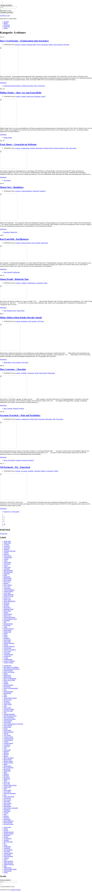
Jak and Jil (7, 701)
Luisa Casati (7, 749)
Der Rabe (6, 606)
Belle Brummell (8, 572)
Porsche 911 (7, 511)
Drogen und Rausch (59, 148)
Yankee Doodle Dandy (10, 869)
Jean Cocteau (7, 707)
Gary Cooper (7, 651)
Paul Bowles (7, 798)
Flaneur (6, 636)
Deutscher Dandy (31, 44)
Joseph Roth (7, 722)
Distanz (6, 612)
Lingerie (6, 741)
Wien (5, 866)
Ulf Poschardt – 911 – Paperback (15, 467)
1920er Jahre (7, 541)
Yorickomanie (8, 871)
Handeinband (7, 665)
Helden (51, 44)
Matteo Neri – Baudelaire (12, 187)
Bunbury (6, 583)
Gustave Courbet (8, 662)
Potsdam (6, 813)
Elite (67, 148)
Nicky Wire (7, 783)
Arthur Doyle (7, 562)
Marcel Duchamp (8, 758)
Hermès (6, 682)
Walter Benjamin (8, 863)
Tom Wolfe (7, 851)
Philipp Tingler (8, 137)
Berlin (5, 575)
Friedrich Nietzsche (9, 646)
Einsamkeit (7, 620)
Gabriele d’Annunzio (10, 649)
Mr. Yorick (7, 777)
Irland (5, 695)
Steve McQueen (8, 841)
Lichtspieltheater (8, 740)
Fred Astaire (7, 641)
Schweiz (6, 830)
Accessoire (24, 471)
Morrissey (6, 775)
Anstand (23, 44)
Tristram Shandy (8, 853)
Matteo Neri (13, 232)
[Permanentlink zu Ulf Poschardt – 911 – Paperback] (13, 499)
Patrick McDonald (9, 796)
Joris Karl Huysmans (9, 719)
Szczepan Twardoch (28, 460)
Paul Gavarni (7, 800)
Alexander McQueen (10, 551)
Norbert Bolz (7, 787)
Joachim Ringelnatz (9, 714)
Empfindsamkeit (8, 624)
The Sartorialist (8, 850)
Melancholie (7, 771)
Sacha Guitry (7, 827)
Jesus (5, 712)
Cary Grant (7, 586)
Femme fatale (43, 373)
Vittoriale (6, 858)
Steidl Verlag (44, 243)
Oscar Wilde (7, 792)
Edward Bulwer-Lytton (10, 619)
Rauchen (6, 816)
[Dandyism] (3, 533)
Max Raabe (7, 769)
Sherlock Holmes (8, 833)
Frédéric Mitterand (9, 643)
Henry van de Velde (9, 680)
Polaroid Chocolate (18, 408)
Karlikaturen (16, 272)
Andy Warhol (7, 556)
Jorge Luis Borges (9, 717)
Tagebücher (7, 848)
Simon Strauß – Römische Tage (14, 279)
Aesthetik (23, 283)
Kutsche (6, 733)
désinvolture (39, 148)
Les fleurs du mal (8, 738)
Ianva (5, 690)
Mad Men (6, 751)
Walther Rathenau (9, 864)
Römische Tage (11, 310)
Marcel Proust (8, 759)
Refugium (6, 817)
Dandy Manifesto (8, 594)
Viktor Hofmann (8, 856)
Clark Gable (7, 593)
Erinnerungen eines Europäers (12, 86)
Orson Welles (7, 790)
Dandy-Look (7, 599)
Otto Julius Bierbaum (10, 793)
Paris (5, 795)
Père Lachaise (8, 803)
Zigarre (6, 872)
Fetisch (6, 633)
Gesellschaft (7, 656)
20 (4, 524)
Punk (5, 814)
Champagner (7, 588)
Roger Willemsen (8, 821)
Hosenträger (7, 686)
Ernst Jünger (72, 148)
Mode (5, 772)
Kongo (6, 728)
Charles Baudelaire (26, 191)
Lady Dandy (7, 735)
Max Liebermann (8, 767)
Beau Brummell (8, 570)
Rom (5, 310)
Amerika (6, 552)
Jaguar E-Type (8, 699)
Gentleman (7, 653)
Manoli (6, 756)
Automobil (37, 471)
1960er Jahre (7, 543)
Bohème (43, 471)
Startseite (6, 21)
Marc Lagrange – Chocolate (13, 369)
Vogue (5, 859)
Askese (6, 565)
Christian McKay (8, 591)
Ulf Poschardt (15, 511)
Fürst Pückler (7, 648)
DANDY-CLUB (5, 15)
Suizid (5, 845)
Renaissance (7, 819)
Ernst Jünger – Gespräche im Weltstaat (18, 144)
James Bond (7, 703)
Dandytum (7, 25)
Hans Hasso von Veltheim (11, 667)
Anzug (5, 560)
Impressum (7, 26)
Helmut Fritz (7, 675)
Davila (5, 460)
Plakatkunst (7, 809)
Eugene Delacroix (9, 628)
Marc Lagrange (8, 408)
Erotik (36, 373)
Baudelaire (7, 232)
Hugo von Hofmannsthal (11, 688)
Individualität (7, 693)
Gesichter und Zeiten (27, 86)
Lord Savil (7, 746)
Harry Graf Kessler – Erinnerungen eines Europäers (24, 41)
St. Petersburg (8, 838)
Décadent (6, 604)
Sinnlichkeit (7, 835)
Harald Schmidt (8, 670)
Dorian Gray (7, 615)
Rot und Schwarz (8, 824)
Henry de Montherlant (10, 678)
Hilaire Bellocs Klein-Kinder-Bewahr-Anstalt (21, 317)
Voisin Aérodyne (8, 861)
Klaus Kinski (7, 727)
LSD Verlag (66, 44)
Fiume (5, 635)
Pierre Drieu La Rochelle (11, 808)
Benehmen (37, 96)
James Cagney (8, 704)
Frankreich (42, 191)
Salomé (6, 829)
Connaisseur (39, 283)
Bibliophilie (7, 577)
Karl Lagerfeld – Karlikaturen (14, 239)
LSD (5, 748)
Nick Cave (7, 782)
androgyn (6, 554)
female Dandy (8, 630)
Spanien (6, 837)
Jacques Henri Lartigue (10, 698)
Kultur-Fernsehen (9, 732)
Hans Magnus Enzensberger (12, 669)
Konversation (7, 730)
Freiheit (43, 96)
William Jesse (7, 867)
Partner (6, 28)
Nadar (5, 780)
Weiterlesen (3, 82)
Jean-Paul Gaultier (9, 709)
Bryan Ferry (7, 581)
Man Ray (6, 754)
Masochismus (7, 766)
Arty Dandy (7, 564)
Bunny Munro (8, 585)
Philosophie (7, 804)
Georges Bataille (8, 654)
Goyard (6, 657)
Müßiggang (7, 779)
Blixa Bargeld (8, 578)
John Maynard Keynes (10, 716)
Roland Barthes (8, 822)
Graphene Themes (15, 889)
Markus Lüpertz (8, 761)
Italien (45, 283)
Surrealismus (7, 846)
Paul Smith (7, 801)
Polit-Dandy (7, 811)
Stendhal (6, 840)
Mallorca (6, 753)
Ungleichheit (7, 854)
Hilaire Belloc (8, 362)
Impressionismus (8, 691)
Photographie (51, 373)
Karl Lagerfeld (57, 44)
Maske (5, 764)
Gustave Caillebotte (9, 661)
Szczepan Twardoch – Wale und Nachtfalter (20, 415)
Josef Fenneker (8, 720)
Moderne (6, 774)
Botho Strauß (34, 419)
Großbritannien (8, 659)
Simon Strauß (20, 310)
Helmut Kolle (7, 677)
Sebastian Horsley (9, 832)
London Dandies (8, 743)
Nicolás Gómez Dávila (10, 785)
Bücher (6, 23)
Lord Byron (7, 745)
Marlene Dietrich (8, 762)
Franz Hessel (7, 640)
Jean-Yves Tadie (8, 711)
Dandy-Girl (7, 598)
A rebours (17, 44)
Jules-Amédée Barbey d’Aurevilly (13, 724)
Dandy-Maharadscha (9, 601)
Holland (6, 683)
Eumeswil (18, 460)
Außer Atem (29, 96)
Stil (4, 843)
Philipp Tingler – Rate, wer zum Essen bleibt (20, 92)
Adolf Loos (7, 548)
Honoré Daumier (8, 685)
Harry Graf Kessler (42, 44)
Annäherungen (25, 148)
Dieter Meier (7, 611)
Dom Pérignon (8, 614)
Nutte (5, 788)
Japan (5, 706)
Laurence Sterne (8, 737)
